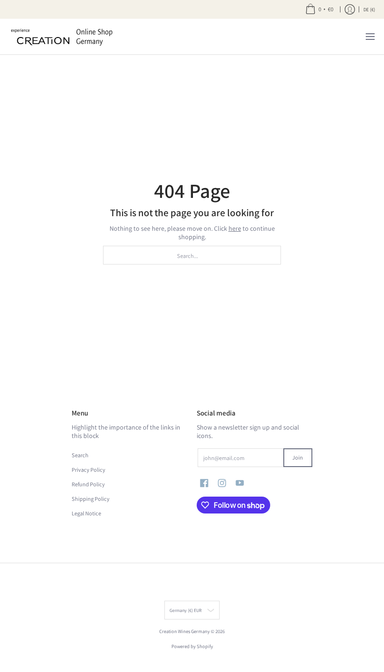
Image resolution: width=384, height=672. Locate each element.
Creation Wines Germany (184, 631)
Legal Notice (86, 513)
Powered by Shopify (192, 646)
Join (297, 457)
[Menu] (370, 36)
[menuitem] (319, 9)
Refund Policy (88, 484)
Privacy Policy (88, 470)
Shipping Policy (91, 499)
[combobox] (192, 255)
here (235, 228)
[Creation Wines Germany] (67, 36)
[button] (204, 483)
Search (80, 455)
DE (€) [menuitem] (369, 9)
